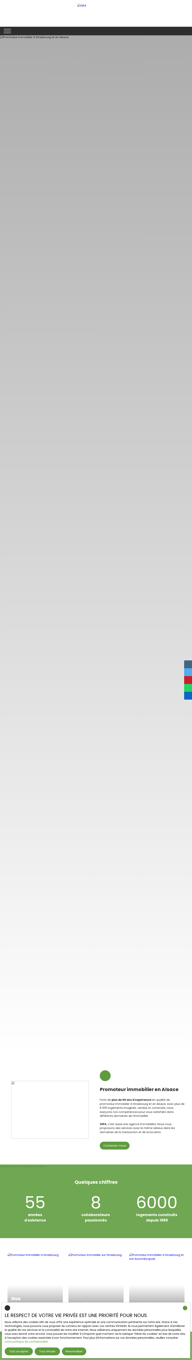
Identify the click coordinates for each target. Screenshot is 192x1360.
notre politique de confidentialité (26, 1342)
